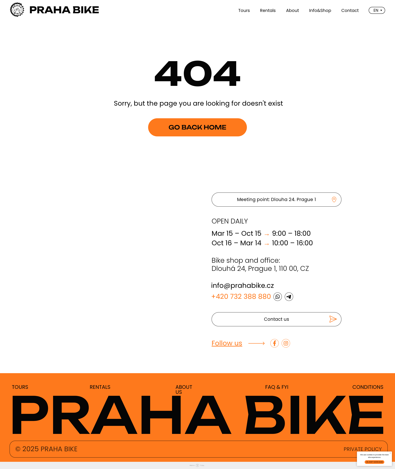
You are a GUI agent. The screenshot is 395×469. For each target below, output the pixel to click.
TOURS (20, 387)
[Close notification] (390, 453)
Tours (244, 10)
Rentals (268, 10)
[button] (276, 319)
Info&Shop (320, 10)
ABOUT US (183, 389)
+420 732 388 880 (241, 296)
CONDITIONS (367, 387)
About (292, 10)
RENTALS (100, 387)
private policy (363, 449)
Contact (350, 10)
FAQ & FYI (276, 387)
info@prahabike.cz (242, 285)
